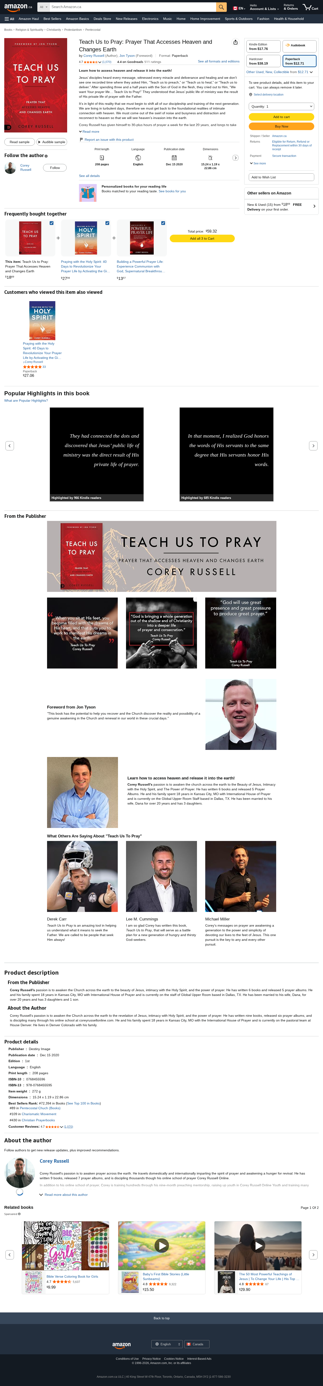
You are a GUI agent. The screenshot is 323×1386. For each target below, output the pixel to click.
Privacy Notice (151, 1358)
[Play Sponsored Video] (161, 1246)
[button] (9, 18)
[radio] (263, 46)
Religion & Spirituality (29, 29)
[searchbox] (133, 7)
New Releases (126, 19)
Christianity (54, 29)
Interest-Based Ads (199, 1358)
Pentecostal (92, 29)
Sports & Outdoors (239, 19)
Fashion (263, 19)
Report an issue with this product (109, 139)
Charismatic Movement (39, 1114)
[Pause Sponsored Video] (103, 1265)
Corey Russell (93, 55)
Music (167, 19)
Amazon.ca (279, 136)
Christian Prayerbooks (38, 1120)
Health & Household (289, 19)
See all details (89, 176)
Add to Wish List (264, 177)
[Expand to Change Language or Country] (179, 1344)
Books (8, 29)
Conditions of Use (127, 1358)
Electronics (150, 19)
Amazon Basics (77, 19)
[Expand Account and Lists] (278, 9)
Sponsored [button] (10, 1213)
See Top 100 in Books (83, 1103)
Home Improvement (205, 19)
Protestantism (73, 29)
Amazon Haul (29, 19)
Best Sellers (52, 19)
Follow (55, 168)
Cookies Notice (174, 1358)
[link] (86, 238)
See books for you (172, 191)
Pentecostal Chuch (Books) (40, 1108)
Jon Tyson (127, 55)
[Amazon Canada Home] (122, 1346)
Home (181, 19)
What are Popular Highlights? (26, 400)
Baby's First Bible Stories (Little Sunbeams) (166, 1276)
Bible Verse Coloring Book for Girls (72, 1276)
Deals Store (102, 19)
